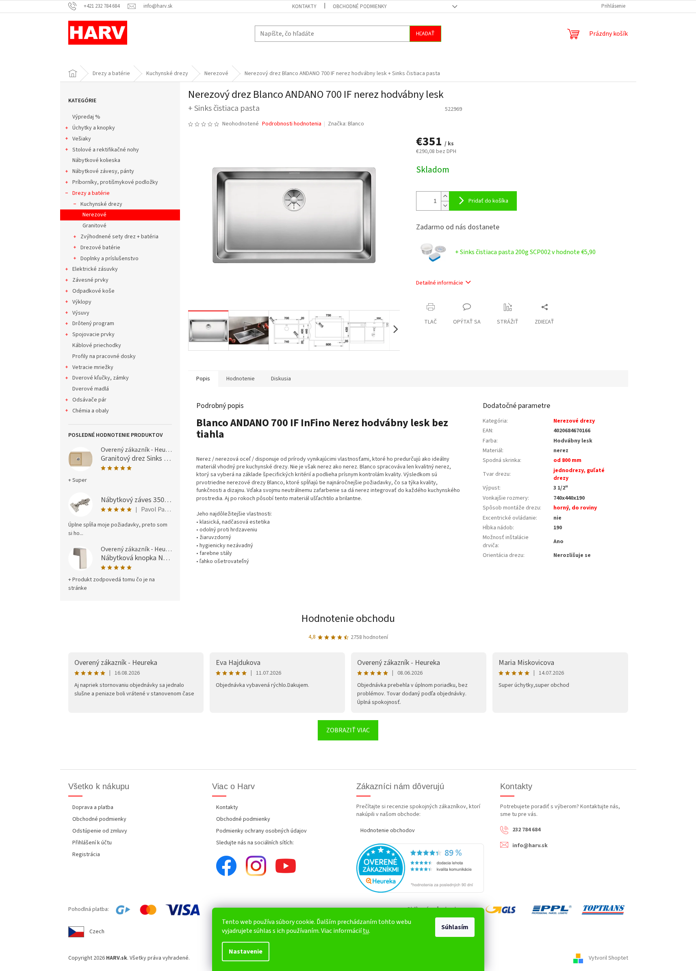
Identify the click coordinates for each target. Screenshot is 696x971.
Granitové (94, 226)
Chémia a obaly (90, 411)
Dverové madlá (90, 389)
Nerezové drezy (574, 421)
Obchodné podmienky (360, 6)
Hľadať (425, 34)
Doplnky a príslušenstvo (109, 259)
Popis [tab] (203, 379)
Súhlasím (454, 927)
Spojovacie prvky (93, 334)
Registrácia (86, 854)
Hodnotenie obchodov (387, 830)
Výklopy (81, 302)
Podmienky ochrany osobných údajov (261, 831)
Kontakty (304, 6)
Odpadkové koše (93, 291)
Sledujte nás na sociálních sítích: (255, 843)
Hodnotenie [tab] (240, 379)
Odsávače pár (89, 400)
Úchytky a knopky (93, 128)
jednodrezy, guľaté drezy (579, 474)
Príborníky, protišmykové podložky (115, 182)
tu (366, 930)
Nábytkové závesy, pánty (103, 171)
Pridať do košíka (488, 201)
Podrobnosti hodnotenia (291, 124)
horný (560, 508)
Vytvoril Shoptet (608, 958)
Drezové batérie (100, 248)
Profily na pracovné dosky (104, 356)
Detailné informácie (439, 283)
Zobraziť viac (348, 730)
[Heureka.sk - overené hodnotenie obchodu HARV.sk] (420, 868)
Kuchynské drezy (101, 204)
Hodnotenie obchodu (348, 618)
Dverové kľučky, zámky (100, 378)
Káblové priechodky (96, 345)
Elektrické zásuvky (95, 269)
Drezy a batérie (91, 193)
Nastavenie (245, 951)
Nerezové (94, 215)
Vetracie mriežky (92, 367)
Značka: (346, 124)
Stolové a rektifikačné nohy (105, 150)
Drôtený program (93, 323)
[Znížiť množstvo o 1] (445, 205)
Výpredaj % (86, 117)
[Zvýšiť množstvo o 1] (445, 196)
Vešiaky (81, 139)
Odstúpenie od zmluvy (99, 831)
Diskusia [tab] (281, 379)
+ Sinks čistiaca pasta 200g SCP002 (525, 252)
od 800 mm (567, 460)
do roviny (584, 508)
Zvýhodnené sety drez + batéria (119, 237)
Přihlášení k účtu (92, 843)
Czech (96, 932)
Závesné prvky (90, 280)
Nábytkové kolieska (96, 160)
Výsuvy (80, 313)
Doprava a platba (92, 807)
